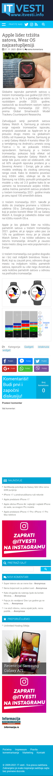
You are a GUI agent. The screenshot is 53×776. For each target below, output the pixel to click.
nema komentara (35, 49)
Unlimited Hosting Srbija (16, 625)
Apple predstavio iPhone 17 (16, 499)
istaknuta (43, 346)
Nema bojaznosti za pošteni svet (19, 588)
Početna (7, 749)
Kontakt (41, 752)
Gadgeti (28, 346)
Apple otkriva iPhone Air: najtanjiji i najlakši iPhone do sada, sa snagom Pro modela (27, 505)
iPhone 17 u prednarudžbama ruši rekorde (23, 494)
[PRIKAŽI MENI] (3, 24)
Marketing (28, 752)
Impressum (21, 749)
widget (6, 350)
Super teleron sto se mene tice (18, 583)
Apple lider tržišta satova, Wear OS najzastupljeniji (20, 39)
